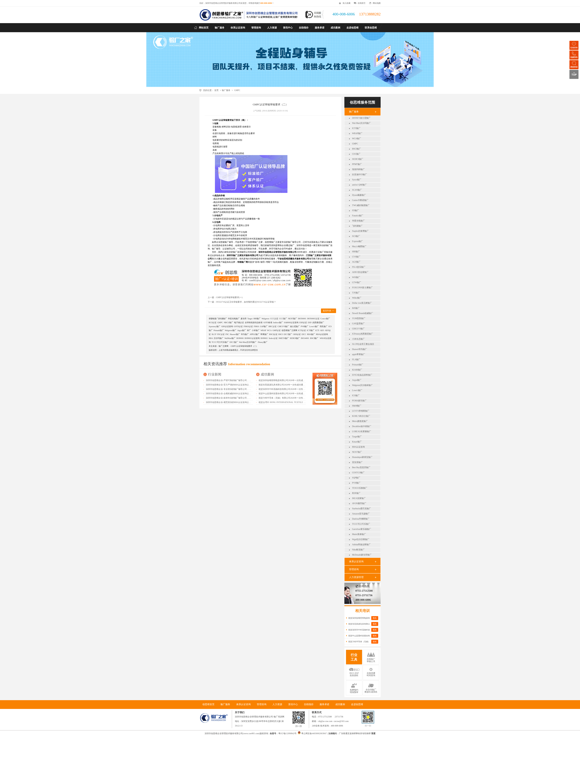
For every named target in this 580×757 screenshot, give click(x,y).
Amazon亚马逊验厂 (361, 514)
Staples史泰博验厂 (360, 231)
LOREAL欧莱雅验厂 (361, 431)
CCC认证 (274, 318)
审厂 (249, 330)
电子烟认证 (239, 322)
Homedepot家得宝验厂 (362, 457)
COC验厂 (356, 154)
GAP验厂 (264, 326)
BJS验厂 (356, 308)
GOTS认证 (238, 326)
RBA (211, 338)
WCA (269, 330)
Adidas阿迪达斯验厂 (361, 544)
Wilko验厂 (356, 298)
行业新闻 (214, 374)
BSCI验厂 (356, 149)
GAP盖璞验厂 (358, 323)
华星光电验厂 (358, 221)
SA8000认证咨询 (291, 322)
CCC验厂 (283, 318)
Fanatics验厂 (357, 215)
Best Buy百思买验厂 (361, 467)
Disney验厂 (262, 342)
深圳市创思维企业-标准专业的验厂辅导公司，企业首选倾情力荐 (236, 398)
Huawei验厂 (235, 334)
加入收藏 (346, 3)
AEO (322, 330)
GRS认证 (297, 334)
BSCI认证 (273, 334)
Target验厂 (357, 436)
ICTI (317, 330)
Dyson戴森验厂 (359, 195)
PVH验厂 (356, 483)
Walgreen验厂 (230, 330)
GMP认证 (276, 330)
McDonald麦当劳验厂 (362, 555)
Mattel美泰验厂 (359, 534)
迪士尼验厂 (295, 326)
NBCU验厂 (228, 322)
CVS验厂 (356, 257)
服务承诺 (324, 704)
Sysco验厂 (356, 180)
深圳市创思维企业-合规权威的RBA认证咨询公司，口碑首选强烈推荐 (238, 393)
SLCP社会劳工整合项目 (363, 344)
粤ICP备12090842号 (287, 733)
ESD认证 (303, 322)
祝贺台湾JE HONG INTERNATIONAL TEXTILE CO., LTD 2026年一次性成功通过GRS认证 (300, 402)
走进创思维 (357, 704)
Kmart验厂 (357, 442)
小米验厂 (256, 330)
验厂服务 (226, 90)
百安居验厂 (357, 462)
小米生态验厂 (358, 339)
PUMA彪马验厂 (359, 401)
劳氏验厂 (324, 326)
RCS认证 (212, 322)
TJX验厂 (356, 293)
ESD (309, 322)
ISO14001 (305, 338)
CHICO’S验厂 (358, 329)
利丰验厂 (356, 493)
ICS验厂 (356, 395)
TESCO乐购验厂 (359, 488)
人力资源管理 (356, 577)
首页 (216, 90)
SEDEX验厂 (357, 159)
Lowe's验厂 (357, 390)
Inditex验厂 (278, 322)
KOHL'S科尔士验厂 (361, 416)
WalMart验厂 (229, 338)
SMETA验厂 (284, 338)
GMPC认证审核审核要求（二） (244, 346)
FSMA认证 (248, 326)
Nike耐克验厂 (358, 550)
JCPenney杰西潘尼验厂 (362, 334)
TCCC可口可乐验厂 (361, 524)
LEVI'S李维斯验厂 (360, 411)
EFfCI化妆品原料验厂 (362, 375)
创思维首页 (208, 704)
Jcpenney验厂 (214, 326)
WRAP (263, 330)
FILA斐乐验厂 (358, 267)
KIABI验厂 (357, 370)
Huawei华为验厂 (359, 349)
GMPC (237, 90)
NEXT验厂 (357, 452)
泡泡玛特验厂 (358, 169)
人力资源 (277, 704)
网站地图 (377, 3)
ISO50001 (302, 318)
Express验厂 (357, 241)
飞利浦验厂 (357, 226)
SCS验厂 (356, 236)
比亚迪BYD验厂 (359, 174)
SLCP (214, 334)
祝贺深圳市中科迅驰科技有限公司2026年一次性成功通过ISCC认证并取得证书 (295, 389)
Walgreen (265, 318)
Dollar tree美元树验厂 (362, 303)
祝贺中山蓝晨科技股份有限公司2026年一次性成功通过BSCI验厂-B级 (290, 393)
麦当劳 (243, 318)
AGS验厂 (356, 262)
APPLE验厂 (254, 334)
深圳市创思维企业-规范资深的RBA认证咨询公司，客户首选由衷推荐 (238, 402)
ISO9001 (264, 338)
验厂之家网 (223, 346)
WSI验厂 (356, 277)
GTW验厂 (356, 282)
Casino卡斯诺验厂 (360, 200)
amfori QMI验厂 (359, 185)
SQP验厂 (356, 478)
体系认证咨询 (356, 561)
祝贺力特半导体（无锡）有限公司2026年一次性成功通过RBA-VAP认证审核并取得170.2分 (300, 398)
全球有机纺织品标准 (254, 322)
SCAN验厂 (357, 190)
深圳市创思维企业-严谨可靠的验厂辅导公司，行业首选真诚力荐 (236, 380)
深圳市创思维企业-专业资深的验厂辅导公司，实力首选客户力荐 (236, 389)
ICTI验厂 (356, 128)
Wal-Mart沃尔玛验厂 (361, 123)
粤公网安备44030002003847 (314, 733)
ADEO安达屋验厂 (360, 272)
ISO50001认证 (313, 318)
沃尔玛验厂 (219, 338)
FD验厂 (355, 210)
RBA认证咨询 (358, 447)
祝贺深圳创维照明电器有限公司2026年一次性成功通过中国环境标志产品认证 (294, 380)
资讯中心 (293, 704)
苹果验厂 (264, 334)
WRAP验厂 (357, 133)
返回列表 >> (328, 311)
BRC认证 (273, 326)
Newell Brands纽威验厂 (362, 313)
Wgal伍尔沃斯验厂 (360, 539)
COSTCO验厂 (358, 472)
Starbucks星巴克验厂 (361, 508)
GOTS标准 (267, 322)
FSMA (256, 326)
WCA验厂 (356, 138)
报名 (375, 618)
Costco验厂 (325, 318)
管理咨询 (354, 569)
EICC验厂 (288, 334)
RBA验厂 (311, 334)
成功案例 (267, 374)
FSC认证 (221, 334)
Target (250, 318)
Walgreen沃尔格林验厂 (362, 385)
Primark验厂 (357, 365)
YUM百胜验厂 (358, 318)
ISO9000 (240, 338)
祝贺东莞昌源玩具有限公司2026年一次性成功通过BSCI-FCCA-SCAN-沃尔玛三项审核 (298, 385)
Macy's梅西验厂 (359, 246)
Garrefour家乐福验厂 (361, 529)
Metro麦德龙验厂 (360, 421)
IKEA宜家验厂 (359, 498)
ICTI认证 (302, 330)
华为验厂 (245, 334)
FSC (227, 334)
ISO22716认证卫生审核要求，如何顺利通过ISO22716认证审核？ (246, 302)
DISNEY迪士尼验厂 (361, 118)
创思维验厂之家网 (289, 330)
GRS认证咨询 (227, 326)
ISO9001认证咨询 (252, 338)
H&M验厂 (356, 406)
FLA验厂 (356, 359)
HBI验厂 (356, 251)
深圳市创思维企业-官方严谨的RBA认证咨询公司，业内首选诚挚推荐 (238, 385)
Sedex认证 (273, 338)
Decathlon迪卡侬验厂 (361, 426)
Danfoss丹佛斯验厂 (360, 519)
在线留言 (362, 3)
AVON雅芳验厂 (359, 503)
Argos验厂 (356, 380)
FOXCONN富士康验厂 (362, 287)
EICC (304, 334)
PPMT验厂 (357, 164)
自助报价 (309, 704)
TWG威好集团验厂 (361, 205)
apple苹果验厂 (358, 354)
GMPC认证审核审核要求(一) (229, 297)
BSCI (280, 334)
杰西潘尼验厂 (318, 322)
